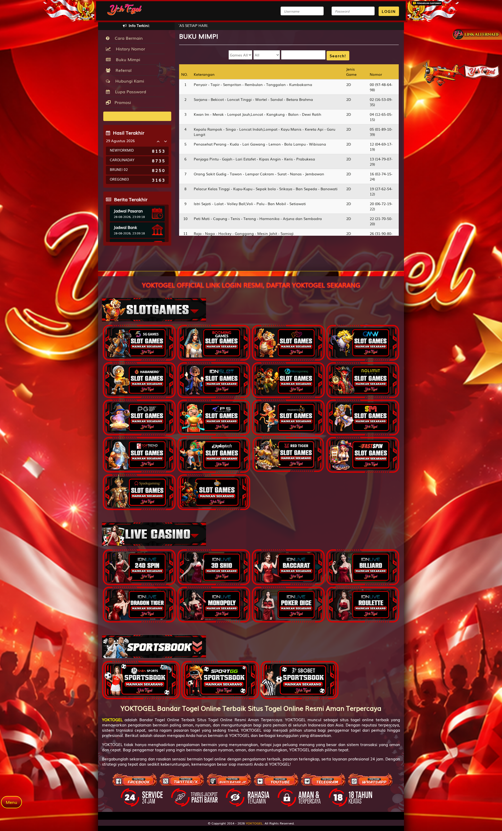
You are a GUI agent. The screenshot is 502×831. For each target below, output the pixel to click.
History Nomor (129, 48)
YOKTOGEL (254, 823)
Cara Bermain (127, 38)
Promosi (122, 102)
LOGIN (389, 11)
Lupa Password (129, 91)
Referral (122, 70)
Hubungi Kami (128, 81)
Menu (11, 802)
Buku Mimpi (126, 59)
